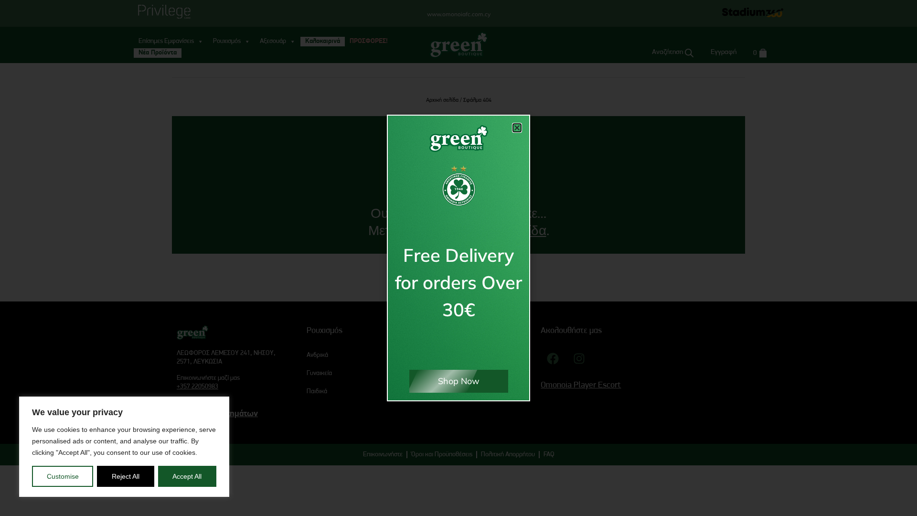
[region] (124, 447)
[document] (458, 258)
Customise (63, 476)
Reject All (125, 476)
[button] (517, 127)
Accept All (187, 476)
